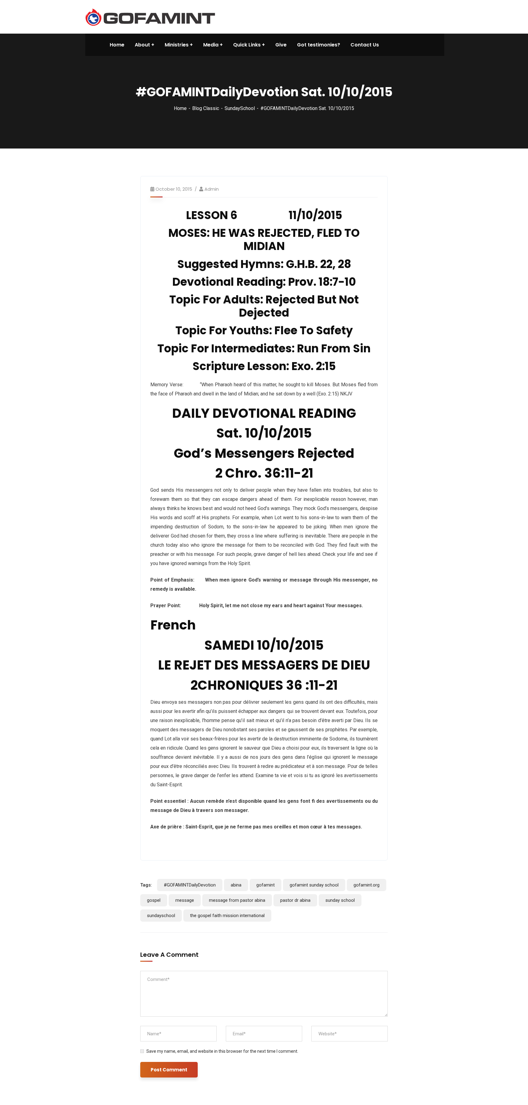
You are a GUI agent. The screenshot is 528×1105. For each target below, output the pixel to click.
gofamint (265, 885)
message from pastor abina (237, 900)
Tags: (146, 885)
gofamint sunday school (314, 885)
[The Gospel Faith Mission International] (150, 16)
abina (236, 885)
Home (180, 108)
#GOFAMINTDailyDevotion (190, 885)
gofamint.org (367, 885)
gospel (153, 900)
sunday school (340, 900)
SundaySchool (240, 108)
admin (211, 189)
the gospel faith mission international (227, 915)
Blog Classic (205, 108)
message (184, 900)
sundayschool (161, 915)
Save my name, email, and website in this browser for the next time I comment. (222, 1051)
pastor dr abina (295, 900)
